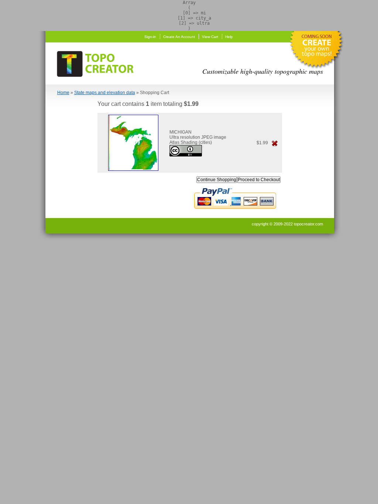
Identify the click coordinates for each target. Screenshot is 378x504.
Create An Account (179, 37)
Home (63, 92)
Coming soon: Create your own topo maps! (316, 51)
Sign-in (150, 37)
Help (229, 37)
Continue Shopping (216, 179)
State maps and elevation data (104, 92)
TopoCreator (97, 62)
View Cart (210, 37)
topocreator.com (308, 224)
